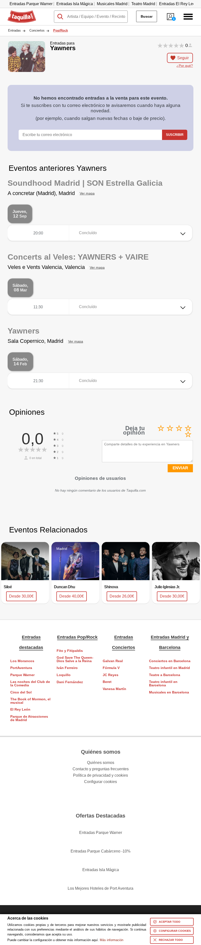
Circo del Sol (21, 692)
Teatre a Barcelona (164, 675)
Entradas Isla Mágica (74, 4)
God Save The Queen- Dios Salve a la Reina (75, 659)
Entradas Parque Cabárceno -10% (100, 851)
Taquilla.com (19, 12)
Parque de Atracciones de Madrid (29, 718)
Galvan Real (113, 661)
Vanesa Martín (114, 689)
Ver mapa (87, 193)
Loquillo (64, 675)
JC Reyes (110, 675)
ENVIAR (180, 468)
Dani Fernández (70, 682)
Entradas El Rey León (178, 4)
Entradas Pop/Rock (77, 637)
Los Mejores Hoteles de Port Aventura (100, 888)
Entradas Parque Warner (31, 4)
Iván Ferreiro (67, 668)
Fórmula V (111, 668)
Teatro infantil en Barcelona (163, 683)
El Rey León (20, 709)
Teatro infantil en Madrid (169, 668)
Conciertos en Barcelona (169, 661)
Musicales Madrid (112, 4)
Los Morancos (22, 661)
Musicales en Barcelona (169, 692)
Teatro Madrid (143, 4)
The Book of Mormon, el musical (30, 700)
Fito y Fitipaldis (70, 651)
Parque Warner (22, 675)
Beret (107, 682)
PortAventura (21, 668)
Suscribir (174, 135)
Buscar (146, 16)
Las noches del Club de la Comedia (30, 683)
